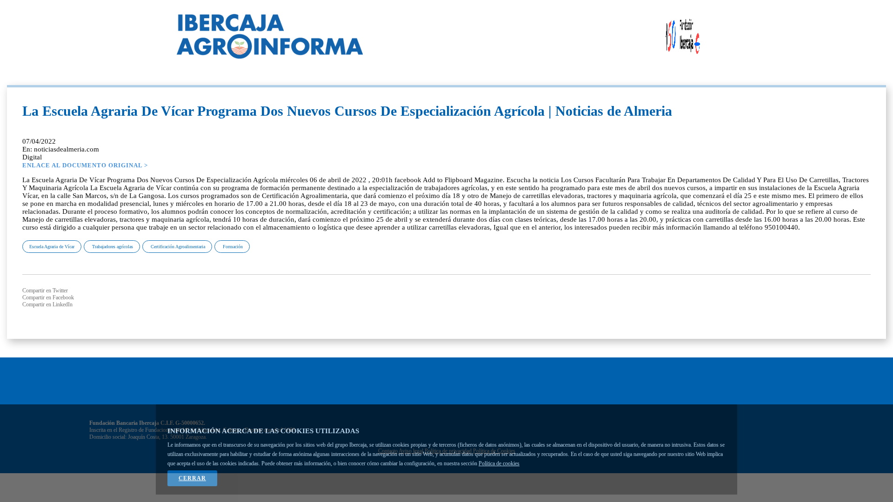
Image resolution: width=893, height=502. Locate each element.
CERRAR (192, 478)
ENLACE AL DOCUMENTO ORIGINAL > (85, 165)
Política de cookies (499, 463)
